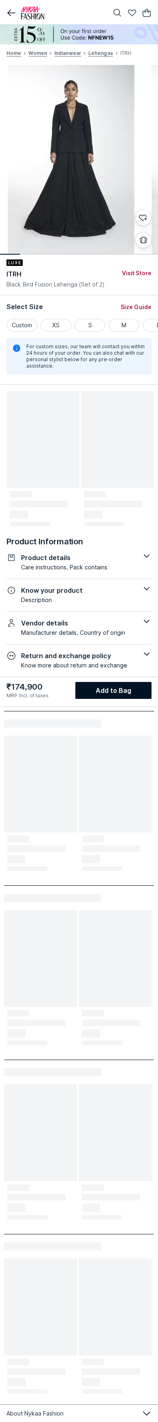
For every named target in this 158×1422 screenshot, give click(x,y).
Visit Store (137, 273)
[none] (79, 34)
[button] (11, 13)
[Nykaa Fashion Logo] (62, 12)
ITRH (13, 274)
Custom (22, 325)
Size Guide (136, 306)
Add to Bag (114, 690)
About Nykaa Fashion (35, 1413)
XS (56, 325)
